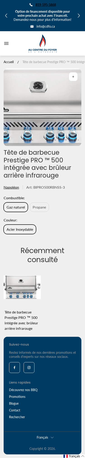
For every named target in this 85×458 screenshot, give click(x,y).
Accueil (9, 62)
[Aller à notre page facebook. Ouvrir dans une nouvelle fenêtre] (14, 367)
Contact (14, 410)
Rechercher (17, 417)
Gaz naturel (16, 207)
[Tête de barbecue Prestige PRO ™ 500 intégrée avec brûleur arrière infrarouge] (22, 287)
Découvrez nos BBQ (23, 390)
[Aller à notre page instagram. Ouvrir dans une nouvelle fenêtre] (29, 367)
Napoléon (11, 187)
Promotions (17, 397)
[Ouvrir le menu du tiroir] (6, 43)
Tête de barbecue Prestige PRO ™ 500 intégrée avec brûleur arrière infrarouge (21, 320)
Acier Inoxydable (20, 229)
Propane (39, 207)
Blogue (14, 403)
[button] (74, 456)
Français (42, 437)
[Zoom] (73, 76)
